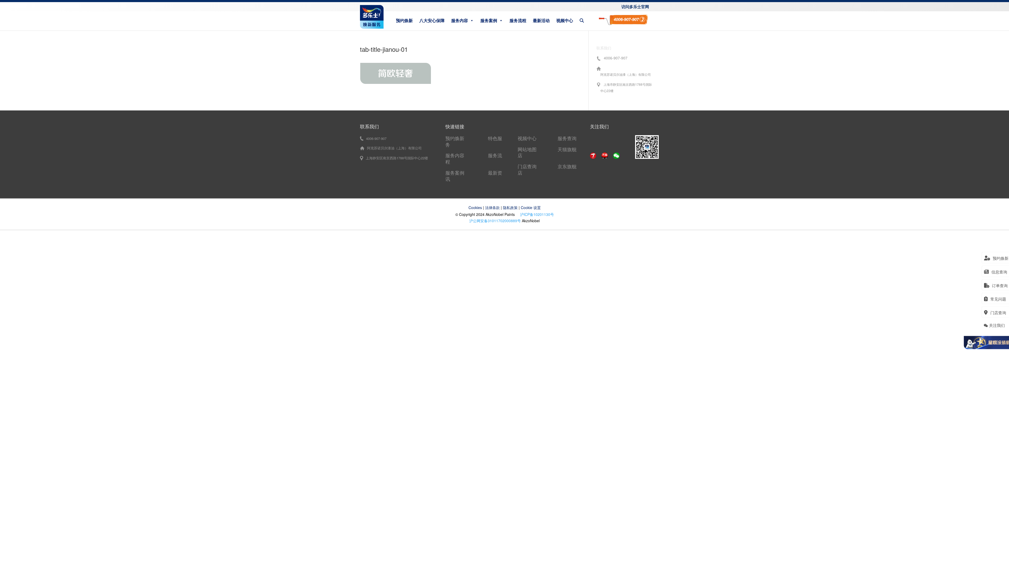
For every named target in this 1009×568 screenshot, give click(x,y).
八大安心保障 (432, 20)
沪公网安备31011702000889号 (495, 220)
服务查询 (567, 138)
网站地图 (527, 149)
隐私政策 (510, 207)
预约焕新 (404, 20)
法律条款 (492, 207)
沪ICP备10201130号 (537, 214)
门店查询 (527, 166)
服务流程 (517, 20)
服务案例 (488, 20)
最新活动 (541, 20)
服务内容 (459, 20)
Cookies (475, 207)
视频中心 (564, 20)
